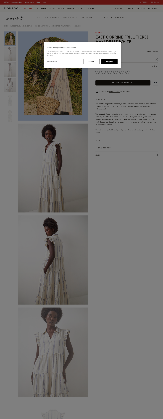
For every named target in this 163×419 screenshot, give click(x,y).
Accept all (109, 61)
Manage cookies (52, 61)
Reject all (92, 61)
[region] (82, 55)
